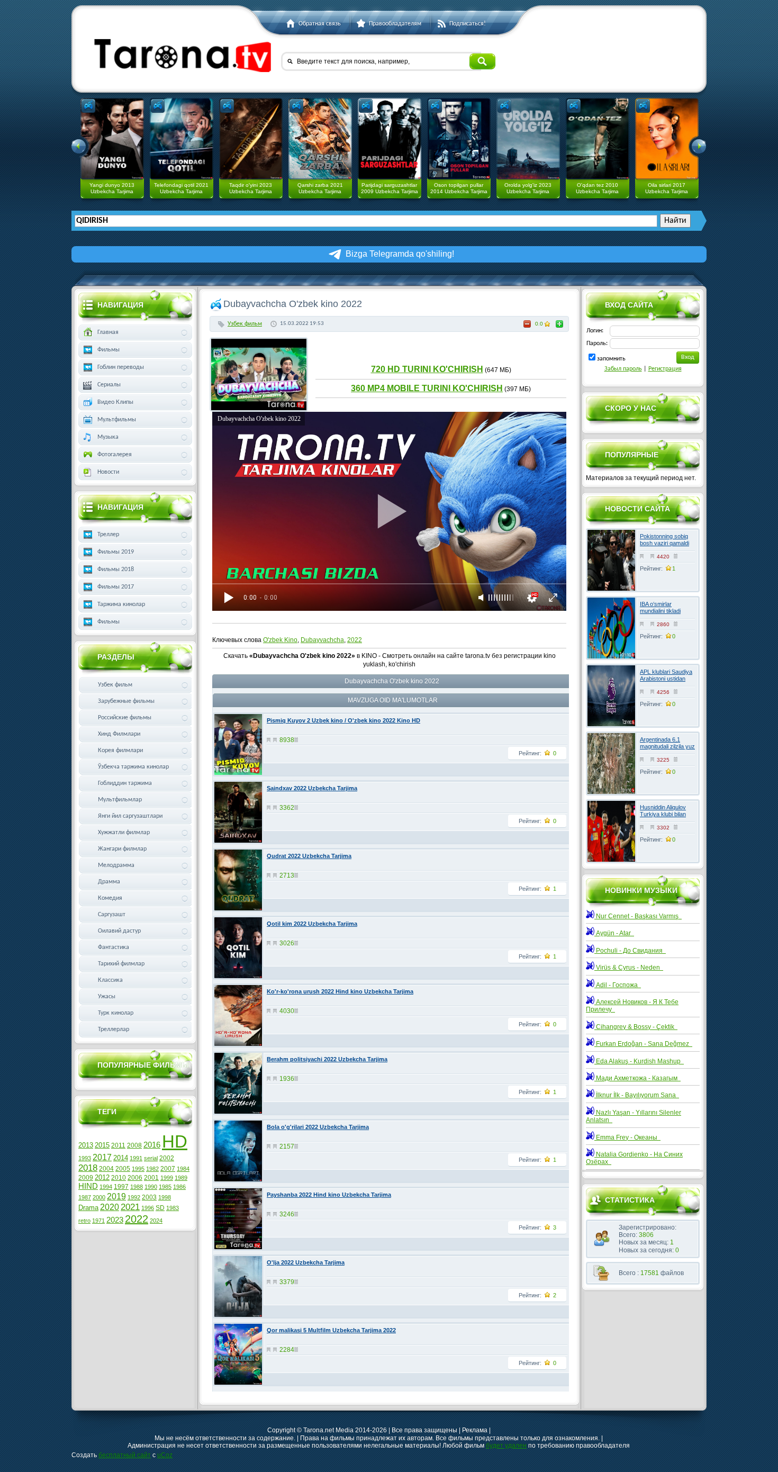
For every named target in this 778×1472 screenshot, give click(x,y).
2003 (149, 1197)
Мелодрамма (116, 865)
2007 (167, 1168)
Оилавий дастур (119, 931)
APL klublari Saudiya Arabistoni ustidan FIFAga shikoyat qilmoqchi (666, 682)
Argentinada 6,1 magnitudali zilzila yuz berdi (667, 746)
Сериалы (109, 385)
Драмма (109, 882)
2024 (156, 1220)
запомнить (611, 359)
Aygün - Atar (614, 933)
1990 (150, 1187)
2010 (118, 1177)
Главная (108, 332)
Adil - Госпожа (617, 985)
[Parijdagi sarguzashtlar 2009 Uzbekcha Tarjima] (389, 138)
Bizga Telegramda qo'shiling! (400, 253)
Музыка (108, 437)
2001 (151, 1177)
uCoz (165, 1455)
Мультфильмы (116, 420)
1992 (134, 1197)
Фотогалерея (114, 454)
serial (151, 1158)
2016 (151, 1145)
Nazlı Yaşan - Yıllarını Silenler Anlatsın (633, 1116)
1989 (181, 1178)
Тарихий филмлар (121, 964)
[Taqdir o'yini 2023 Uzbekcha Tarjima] (251, 138)
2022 (354, 640)
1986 (179, 1187)
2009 (85, 1177)
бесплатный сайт (124, 1455)
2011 (118, 1145)
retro (84, 1220)
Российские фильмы (124, 718)
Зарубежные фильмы (126, 701)
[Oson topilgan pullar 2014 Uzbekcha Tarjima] (459, 138)
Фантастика (113, 947)
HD (174, 1141)
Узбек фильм (245, 324)
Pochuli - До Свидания (630, 950)
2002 (166, 1158)
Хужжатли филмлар (124, 832)
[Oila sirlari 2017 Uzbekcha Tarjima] (667, 138)
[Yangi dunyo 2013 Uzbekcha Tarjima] (112, 138)
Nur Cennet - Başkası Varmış (638, 916)
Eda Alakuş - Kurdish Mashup (639, 1061)
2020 (109, 1207)
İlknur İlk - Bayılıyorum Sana (636, 1095)
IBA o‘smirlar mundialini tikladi (660, 607)
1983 (172, 1208)
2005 (122, 1168)
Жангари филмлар (122, 849)
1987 (84, 1197)
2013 (85, 1145)
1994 (105, 1187)
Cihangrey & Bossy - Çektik (635, 1027)
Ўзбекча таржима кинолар (133, 767)
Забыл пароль (623, 369)
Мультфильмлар (120, 800)
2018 (87, 1167)
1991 (136, 1158)
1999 (166, 1178)
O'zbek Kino (280, 640)
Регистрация (665, 369)
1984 (183, 1169)
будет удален (506, 1445)
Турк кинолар (115, 1013)
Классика (110, 980)
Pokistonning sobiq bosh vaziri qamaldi (664, 539)
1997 (121, 1186)
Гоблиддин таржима (125, 783)
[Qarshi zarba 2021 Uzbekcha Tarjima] (320, 138)
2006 (135, 1177)
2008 (134, 1145)
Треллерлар (113, 1029)
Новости (108, 472)
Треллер (108, 534)
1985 (165, 1187)
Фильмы (108, 350)
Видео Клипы (115, 402)
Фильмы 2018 (115, 569)
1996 (147, 1208)
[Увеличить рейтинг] (559, 324)
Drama (88, 1208)
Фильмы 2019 (115, 552)
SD (160, 1208)
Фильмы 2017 (115, 587)
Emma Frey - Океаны (627, 1137)
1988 (136, 1187)
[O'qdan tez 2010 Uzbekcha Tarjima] (597, 138)
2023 (114, 1220)
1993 (84, 1158)
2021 (130, 1207)
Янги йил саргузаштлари (130, 816)
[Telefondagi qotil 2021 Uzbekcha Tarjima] (181, 138)
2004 (106, 1168)
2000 (99, 1197)
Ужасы (106, 997)
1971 (98, 1220)
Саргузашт (111, 914)
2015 (102, 1145)
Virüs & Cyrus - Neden (628, 967)
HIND (88, 1186)
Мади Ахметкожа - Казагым (637, 1078)
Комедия (110, 898)
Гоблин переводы (120, 367)
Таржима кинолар (121, 604)
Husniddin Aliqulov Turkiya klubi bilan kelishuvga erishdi (663, 814)
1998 (164, 1197)
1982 (152, 1169)
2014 (120, 1158)
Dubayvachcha (322, 640)
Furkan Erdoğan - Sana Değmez (643, 1043)
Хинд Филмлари (119, 734)
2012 (102, 1177)
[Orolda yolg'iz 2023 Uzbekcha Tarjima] (528, 138)
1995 (138, 1169)
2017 (102, 1157)
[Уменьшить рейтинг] (527, 324)
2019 (116, 1196)
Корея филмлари (120, 750)
